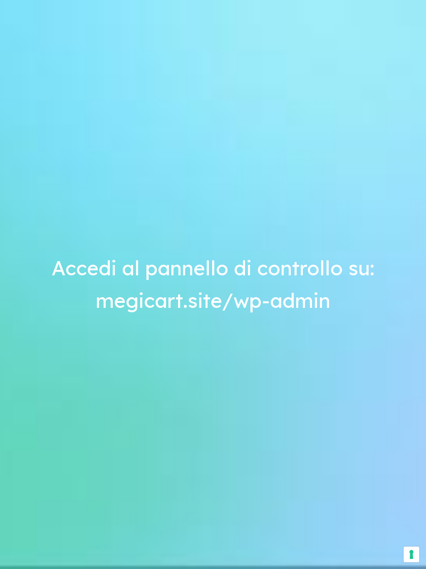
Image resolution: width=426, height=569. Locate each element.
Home (288, 20)
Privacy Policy (95, 387)
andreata (122, 55)
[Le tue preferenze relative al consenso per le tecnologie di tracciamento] (411, 554)
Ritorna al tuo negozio (349, 20)
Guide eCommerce (76, 338)
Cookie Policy (137, 387)
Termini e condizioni (43, 387)
